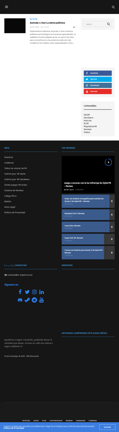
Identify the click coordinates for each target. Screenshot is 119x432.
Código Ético (10, 195)
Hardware (88, 118)
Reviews (88, 129)
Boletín (7, 201)
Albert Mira (34, 27)
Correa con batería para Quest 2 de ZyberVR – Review (84, 251)
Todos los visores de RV (15, 168)
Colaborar (9, 162)
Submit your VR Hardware (16, 179)
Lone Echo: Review (72, 225)
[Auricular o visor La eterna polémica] (15, 25)
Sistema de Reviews (14, 190)
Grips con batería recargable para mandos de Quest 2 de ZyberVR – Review (84, 199)
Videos (87, 132)
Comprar (93, 420)
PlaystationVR (90, 126)
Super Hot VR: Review (74, 238)
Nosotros (8, 157)
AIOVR (87, 115)
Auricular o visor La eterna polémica (47, 22)
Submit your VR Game (15, 173)
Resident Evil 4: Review (74, 213)
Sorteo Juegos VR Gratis (15, 184)
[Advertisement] (98, 48)
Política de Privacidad (14, 212)
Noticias (34, 19)
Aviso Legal (9, 207)
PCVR (86, 123)
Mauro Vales (69, 190)
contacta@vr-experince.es (20, 274)
